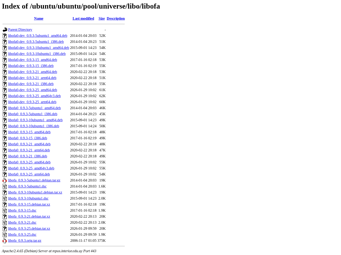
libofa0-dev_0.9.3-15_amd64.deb (32, 60)
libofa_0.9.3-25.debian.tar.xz (29, 228)
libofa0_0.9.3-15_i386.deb (27, 138)
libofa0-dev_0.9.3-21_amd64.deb (32, 72)
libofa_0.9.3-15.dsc (22, 210)
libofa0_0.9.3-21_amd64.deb (29, 144)
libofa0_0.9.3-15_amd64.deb (29, 132)
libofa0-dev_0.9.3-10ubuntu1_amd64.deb (38, 48)
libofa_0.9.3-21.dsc (22, 222)
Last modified (83, 18)
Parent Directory (20, 30)
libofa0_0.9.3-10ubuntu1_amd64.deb (35, 120)
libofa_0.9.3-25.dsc (22, 234)
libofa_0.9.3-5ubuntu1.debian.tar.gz (34, 180)
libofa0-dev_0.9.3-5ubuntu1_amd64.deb (37, 36)
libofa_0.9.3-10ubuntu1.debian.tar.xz (35, 192)
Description (116, 18)
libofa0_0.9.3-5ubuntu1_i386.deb (32, 114)
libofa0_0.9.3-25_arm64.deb (29, 174)
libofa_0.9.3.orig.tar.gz (24, 240)
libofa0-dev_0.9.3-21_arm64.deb (32, 78)
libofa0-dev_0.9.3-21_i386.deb (31, 84)
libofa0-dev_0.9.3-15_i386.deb (31, 66)
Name (38, 18)
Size (102, 18)
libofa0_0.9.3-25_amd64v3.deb (31, 168)
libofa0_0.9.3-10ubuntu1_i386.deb (33, 126)
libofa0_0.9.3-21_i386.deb (27, 156)
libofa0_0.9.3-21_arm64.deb (29, 150)
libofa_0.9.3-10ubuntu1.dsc (28, 198)
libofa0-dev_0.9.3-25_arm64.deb (32, 102)
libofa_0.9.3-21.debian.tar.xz (29, 216)
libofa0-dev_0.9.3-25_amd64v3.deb (34, 96)
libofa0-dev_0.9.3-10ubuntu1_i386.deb (37, 54)
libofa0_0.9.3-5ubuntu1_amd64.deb (34, 108)
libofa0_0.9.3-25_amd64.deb (29, 162)
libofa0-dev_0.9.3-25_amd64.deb (32, 90)
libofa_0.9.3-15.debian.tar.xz (29, 204)
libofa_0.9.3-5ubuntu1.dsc (27, 186)
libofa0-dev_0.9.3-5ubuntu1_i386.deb (36, 42)
